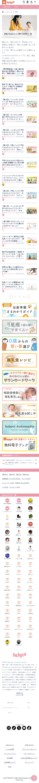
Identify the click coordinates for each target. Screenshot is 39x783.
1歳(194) (12, 474)
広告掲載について (10, 762)
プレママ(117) (26, 479)
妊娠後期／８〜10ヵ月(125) (11, 479)
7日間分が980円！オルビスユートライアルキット (19, 460)
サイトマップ (29, 762)
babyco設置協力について (29, 758)
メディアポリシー (29, 754)
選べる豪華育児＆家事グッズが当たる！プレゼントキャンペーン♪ (19, 463)
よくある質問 (9, 749)
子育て (16, 7)
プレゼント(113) (14, 487)
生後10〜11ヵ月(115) (22, 483)
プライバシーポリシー (29, 749)
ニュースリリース (10, 754)
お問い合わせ (29, 745)
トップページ (8, 12)
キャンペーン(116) (8, 483)
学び (16, 12)
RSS (9, 767)
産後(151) (26, 474)
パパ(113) (5, 487)
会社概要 (10, 758)
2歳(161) (19, 474)
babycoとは (10, 745)
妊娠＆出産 (6, 7)
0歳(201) (5, 474)
